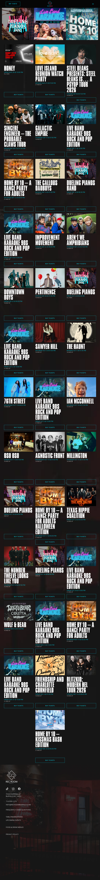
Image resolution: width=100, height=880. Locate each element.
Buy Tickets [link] (18, 94)
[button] (93, 4)
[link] (18, 54)
